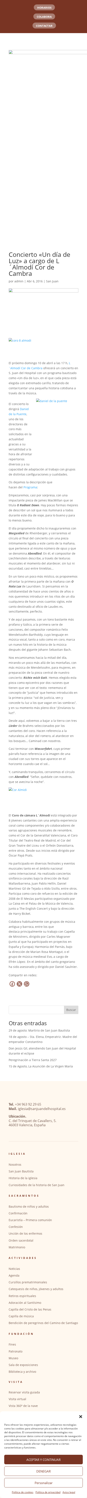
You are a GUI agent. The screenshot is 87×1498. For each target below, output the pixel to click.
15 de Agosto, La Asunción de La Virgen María (41, 1066)
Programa (30, 487)
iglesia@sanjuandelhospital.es (42, 1108)
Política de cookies (22, 1492)
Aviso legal (69, 1492)
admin (18, 281)
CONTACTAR (44, 26)
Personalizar (44, 1483)
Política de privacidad (47, 1492)
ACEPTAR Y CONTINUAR (43, 1460)
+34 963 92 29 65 (28, 1104)
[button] (81, 1416)
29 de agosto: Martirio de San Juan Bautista (39, 1030)
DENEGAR (43, 1471)
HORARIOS (44, 7)
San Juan (52, 281)
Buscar (71, 1010)
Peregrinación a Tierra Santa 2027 (33, 1060)
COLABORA (44, 17)
